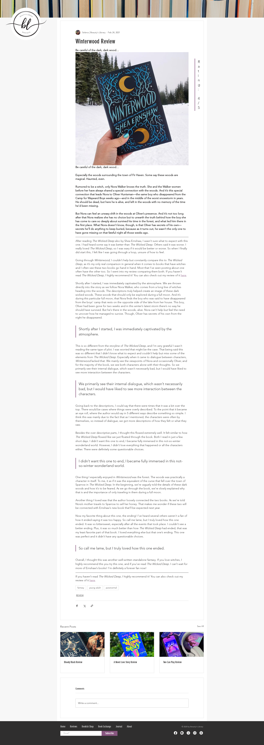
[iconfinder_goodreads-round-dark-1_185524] (188, 733)
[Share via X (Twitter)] (84, 605)
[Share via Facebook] (76, 605)
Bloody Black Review (73, 662)
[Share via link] (91, 605)
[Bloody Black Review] (82, 644)
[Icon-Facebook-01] (175, 733)
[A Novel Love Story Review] (132, 644)
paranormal (111, 587)
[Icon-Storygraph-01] (182, 733)
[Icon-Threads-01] (201, 733)
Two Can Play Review (172, 662)
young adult (95, 587)
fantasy (80, 587)
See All (200, 626)
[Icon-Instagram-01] (195, 733)
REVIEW (80, 595)
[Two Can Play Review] (182, 644)
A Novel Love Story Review (125, 662)
